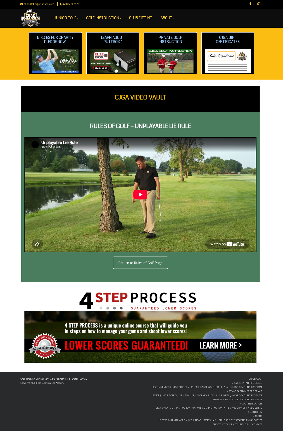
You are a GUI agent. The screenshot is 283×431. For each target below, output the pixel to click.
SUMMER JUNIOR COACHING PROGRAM (241, 395)
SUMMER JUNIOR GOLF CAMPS (166, 395)
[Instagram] (258, 4)
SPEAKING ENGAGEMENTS (248, 420)
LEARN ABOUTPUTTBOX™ (112, 39)
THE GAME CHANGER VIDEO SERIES (243, 407)
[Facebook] (250, 4)
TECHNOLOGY (242, 424)
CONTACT (257, 424)
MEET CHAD (210, 420)
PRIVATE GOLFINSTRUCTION (170, 39)
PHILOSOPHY (225, 420)
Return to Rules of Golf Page (140, 262)
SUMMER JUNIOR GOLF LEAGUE (201, 395)
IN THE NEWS (194, 420)
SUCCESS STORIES (222, 424)
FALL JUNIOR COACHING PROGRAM (243, 387)
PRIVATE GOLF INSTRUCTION (208, 407)
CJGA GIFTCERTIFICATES (228, 39)
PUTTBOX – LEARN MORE (172, 420)
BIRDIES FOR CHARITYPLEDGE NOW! (55, 39)
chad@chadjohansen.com (39, 4)
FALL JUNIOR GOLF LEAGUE (209, 387)
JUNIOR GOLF (65, 18)
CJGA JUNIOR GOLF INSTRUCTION (173, 407)
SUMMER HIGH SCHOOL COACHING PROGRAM (237, 399)
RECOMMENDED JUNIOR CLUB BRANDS (172, 387)
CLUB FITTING (140, 18)
